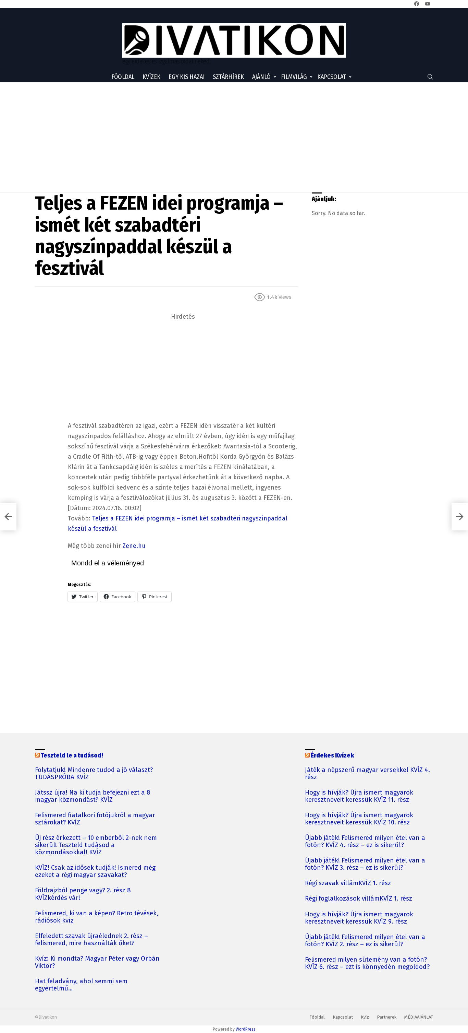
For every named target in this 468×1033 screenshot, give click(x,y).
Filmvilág (294, 77)
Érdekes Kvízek (332, 755)
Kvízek (151, 77)
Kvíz (365, 1017)
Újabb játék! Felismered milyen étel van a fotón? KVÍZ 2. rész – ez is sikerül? (365, 941)
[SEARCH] (430, 76)
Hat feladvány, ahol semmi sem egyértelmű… (81, 985)
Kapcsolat (331, 77)
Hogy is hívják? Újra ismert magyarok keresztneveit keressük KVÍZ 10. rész (359, 819)
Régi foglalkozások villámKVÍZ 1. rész (358, 898)
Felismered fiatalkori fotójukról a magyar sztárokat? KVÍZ (95, 819)
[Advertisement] (234, 137)
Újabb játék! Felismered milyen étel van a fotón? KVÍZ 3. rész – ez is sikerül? (365, 864)
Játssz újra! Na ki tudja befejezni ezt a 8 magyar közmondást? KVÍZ (92, 796)
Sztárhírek (228, 77)
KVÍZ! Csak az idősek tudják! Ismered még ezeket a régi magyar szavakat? (95, 871)
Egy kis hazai (187, 77)
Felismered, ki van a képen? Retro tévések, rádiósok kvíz (96, 917)
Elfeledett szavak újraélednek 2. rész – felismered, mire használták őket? (91, 939)
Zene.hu (134, 546)
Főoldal (122, 77)
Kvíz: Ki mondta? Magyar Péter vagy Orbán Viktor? (97, 962)
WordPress (246, 1029)
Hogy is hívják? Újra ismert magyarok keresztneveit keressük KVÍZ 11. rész (359, 796)
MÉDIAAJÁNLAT (418, 1017)
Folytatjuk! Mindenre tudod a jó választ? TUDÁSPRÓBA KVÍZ (94, 773)
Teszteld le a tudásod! (72, 755)
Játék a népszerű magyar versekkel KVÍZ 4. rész (367, 773)
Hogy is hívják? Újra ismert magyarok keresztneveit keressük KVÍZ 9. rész (359, 918)
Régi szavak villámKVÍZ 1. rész (348, 883)
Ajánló (261, 77)
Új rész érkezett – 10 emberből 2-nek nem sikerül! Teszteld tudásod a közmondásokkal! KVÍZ (96, 845)
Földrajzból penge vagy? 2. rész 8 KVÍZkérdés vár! (83, 894)
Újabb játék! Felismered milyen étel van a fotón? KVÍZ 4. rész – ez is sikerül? (365, 841)
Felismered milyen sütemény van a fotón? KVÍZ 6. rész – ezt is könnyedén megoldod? (367, 963)
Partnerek (386, 1017)
